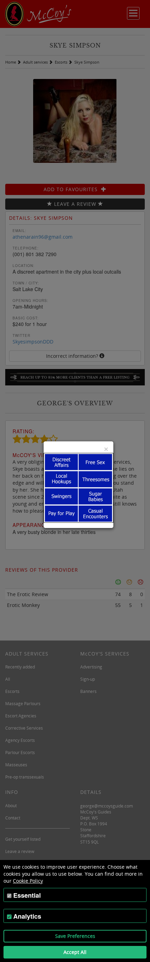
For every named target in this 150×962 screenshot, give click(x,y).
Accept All (75, 952)
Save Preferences (75, 936)
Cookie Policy (28, 880)
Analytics (27, 916)
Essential (27, 895)
